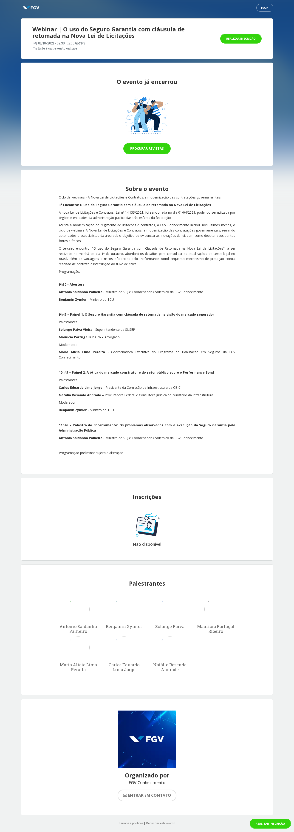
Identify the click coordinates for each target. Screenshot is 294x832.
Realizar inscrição (241, 39)
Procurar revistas (147, 148)
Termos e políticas (131, 823)
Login (265, 7)
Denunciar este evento (160, 823)
